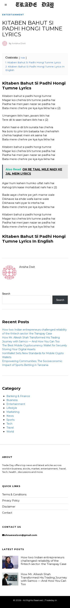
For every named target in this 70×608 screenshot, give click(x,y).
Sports (10, 419)
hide (23, 57)
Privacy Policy (11, 500)
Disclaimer (8, 506)
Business (12, 400)
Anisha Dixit (27, 267)
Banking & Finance (18, 396)
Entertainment (13, 14)
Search (6, 293)
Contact (7, 512)
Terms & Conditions (14, 494)
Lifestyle (11, 408)
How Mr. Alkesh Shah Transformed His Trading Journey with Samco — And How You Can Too (44, 579)
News (10, 415)
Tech (9, 423)
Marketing (12, 411)
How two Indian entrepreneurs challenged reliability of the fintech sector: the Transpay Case (43, 561)
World (10, 431)
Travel (10, 427)
